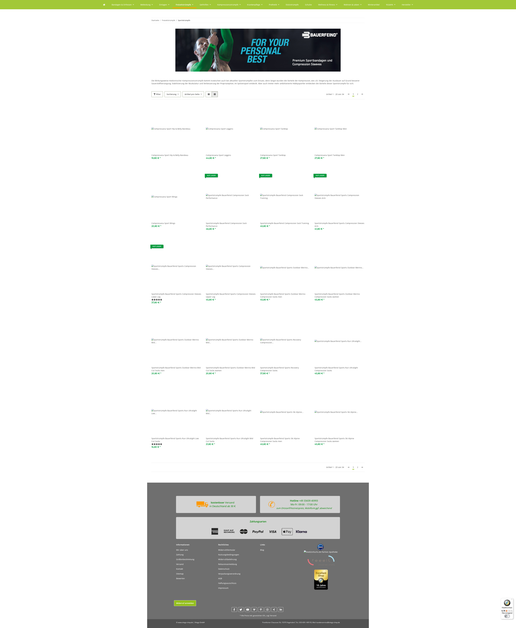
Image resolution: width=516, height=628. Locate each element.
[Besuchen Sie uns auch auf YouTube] (247, 609)
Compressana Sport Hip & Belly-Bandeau (169, 155)
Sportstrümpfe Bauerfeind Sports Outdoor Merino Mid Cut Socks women (230, 369)
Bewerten (180, 578)
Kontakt (179, 569)
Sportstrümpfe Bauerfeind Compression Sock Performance (226, 224)
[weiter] (362, 94)
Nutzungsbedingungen (228, 554)
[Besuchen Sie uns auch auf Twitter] (241, 609)
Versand (180, 564)
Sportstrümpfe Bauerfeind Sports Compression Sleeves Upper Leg (231, 295)
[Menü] (511, 599)
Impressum (223, 588)
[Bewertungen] (156, 299)
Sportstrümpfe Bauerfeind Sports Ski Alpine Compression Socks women (334, 440)
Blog (262, 550)
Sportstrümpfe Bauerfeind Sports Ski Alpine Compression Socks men (280, 440)
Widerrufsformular (226, 550)
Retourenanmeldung (227, 564)
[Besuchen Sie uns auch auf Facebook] (234, 609)
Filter (158, 94)
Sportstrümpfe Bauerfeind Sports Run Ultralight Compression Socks (336, 369)
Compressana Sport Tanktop (273, 155)
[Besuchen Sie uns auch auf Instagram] (267, 609)
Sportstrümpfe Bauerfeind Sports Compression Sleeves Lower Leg (176, 295)
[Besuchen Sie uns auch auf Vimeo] (254, 609)
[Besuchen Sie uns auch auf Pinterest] (261, 609)
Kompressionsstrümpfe (192, 80)
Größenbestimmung (185, 559)
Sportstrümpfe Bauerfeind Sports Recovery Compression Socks (279, 369)
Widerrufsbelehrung (227, 559)
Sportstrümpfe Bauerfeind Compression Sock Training (284, 223)
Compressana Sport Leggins (218, 155)
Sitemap (180, 573)
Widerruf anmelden (185, 603)
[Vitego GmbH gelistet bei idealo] (320, 546)
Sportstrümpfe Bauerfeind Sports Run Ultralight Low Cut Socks (175, 440)
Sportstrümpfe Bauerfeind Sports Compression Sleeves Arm (339, 224)
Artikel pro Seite (192, 94)
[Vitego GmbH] (104, 4)
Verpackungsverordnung (229, 573)
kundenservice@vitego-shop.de (328, 622)
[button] (209, 94)
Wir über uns (182, 550)
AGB (220, 578)
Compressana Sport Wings (163, 223)
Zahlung (180, 554)
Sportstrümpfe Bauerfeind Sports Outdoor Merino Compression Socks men (282, 295)
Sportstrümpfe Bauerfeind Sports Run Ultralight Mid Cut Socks (229, 440)
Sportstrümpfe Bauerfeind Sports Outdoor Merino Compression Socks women (337, 295)
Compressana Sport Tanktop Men (330, 155)
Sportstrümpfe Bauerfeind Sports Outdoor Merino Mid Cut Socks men (176, 369)
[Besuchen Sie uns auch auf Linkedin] (280, 609)
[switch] (507, 616)
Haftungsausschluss (227, 583)
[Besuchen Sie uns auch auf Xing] (274, 609)
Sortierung (171, 94)
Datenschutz (224, 569)
